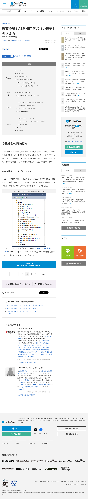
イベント (32, 443)
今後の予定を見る (75, 263)
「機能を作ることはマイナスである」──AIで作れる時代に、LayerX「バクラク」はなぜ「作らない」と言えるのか (75, 56)
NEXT (44, 274)
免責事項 (63, 481)
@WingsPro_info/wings (30, 387)
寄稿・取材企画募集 (71, 429)
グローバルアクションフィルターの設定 (32, 121)
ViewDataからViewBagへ (26, 105)
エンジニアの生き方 (64, 11)
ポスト (44, 49)
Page (8, 78)
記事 (26, 384)
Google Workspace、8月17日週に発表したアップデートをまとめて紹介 (75, 40)
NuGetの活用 (22, 124)
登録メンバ (29, 380)
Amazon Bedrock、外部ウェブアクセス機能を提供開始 (75, 94)
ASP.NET (5, 49)
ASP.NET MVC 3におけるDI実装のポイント (21, 311)
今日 (67, 33)
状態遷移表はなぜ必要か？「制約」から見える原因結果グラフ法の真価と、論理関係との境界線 (75, 109)
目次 (29, 64)
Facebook (20, 389)
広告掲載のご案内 (72, 434)
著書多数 (31, 356)
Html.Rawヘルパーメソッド (26, 118)
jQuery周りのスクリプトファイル (29, 95)
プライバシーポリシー (72, 484)
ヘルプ (36, 481)
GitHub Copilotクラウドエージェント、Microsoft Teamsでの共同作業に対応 (75, 48)
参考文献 (20, 130)
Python (76, 11)
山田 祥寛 (5, 40)
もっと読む (9, 314)
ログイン (74, 152)
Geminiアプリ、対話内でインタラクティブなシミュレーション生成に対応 (75, 73)
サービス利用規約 (81, 481)
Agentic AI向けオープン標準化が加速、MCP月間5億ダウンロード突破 (75, 100)
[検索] (19, 11)
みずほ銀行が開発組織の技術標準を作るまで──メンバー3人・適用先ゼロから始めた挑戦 (75, 81)
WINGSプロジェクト (26, 371)
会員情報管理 (55, 481)
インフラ (50, 11)
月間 (79, 33)
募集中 (22, 382)
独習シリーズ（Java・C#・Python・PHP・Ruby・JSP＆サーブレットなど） (34, 345)
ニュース (79, 170)
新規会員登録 (74, 147)
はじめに (20, 70)
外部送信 (83, 484)
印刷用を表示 (9, 292)
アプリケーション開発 (36, 11)
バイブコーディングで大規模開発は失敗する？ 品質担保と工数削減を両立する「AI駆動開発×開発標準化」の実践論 (73, 179)
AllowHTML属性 (23, 111)
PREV (14, 274)
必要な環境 (20, 73)
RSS (34, 384)
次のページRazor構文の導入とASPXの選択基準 (29, 264)
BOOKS (45, 443)
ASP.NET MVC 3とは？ (25, 80)
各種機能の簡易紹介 (23, 92)
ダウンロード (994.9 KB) (22, 56)
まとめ (19, 127)
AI (25, 11)
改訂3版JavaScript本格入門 (28, 352)
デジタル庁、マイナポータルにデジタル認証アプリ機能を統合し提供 (75, 64)
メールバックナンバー (75, 141)
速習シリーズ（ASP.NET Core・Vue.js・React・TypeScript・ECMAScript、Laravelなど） (34, 348)
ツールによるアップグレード (28, 86)
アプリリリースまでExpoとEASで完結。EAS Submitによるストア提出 (73, 221)
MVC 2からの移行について (26, 83)
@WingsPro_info (44, 384)
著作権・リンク (44, 481)
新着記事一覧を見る (73, 228)
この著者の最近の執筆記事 (26, 362)
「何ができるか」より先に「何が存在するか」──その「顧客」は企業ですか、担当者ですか (73, 191)
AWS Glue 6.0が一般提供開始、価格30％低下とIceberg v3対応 (75, 88)
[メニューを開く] (4, 4)
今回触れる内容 (22, 76)
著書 (22, 384)
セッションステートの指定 (27, 108)
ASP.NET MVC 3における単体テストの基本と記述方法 (25, 305)
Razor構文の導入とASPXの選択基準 (30, 102)
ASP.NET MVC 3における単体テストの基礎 (21, 308)
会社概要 (70, 481)
